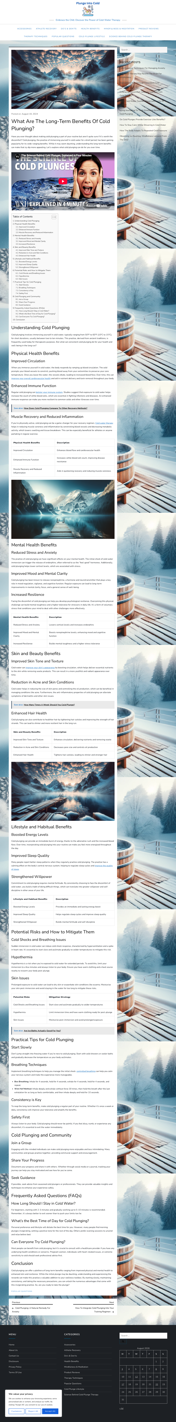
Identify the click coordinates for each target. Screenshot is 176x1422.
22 (157, 1384)
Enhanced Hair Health (27, 256)
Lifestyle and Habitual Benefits (27, 258)
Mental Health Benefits (24, 235)
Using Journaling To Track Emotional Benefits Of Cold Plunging (142, 112)
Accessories (24, 28)
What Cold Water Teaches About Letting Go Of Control (142, 103)
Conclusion (20, 319)
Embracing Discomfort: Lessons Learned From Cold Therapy (141, 94)
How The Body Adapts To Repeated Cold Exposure (143, 130)
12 (136, 1376)
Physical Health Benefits (25, 224)
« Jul (121, 1408)
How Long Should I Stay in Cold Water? (34, 311)
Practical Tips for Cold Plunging (28, 282)
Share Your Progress (27, 302)
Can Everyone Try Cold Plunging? (32, 316)
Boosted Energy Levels (28, 262)
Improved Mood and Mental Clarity (32, 241)
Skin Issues (23, 279)
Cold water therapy (104, 423)
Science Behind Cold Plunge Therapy (130, 36)
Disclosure (14, 1361)
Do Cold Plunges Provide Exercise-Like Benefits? (142, 119)
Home (11, 1344)
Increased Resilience (27, 244)
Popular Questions (63, 36)
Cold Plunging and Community (27, 296)
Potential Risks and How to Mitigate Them (33, 270)
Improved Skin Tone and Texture (31, 250)
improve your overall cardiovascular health (31, 378)
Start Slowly (24, 285)
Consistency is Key (26, 290)
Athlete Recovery (46, 28)
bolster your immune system (49, 392)
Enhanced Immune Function (29, 230)
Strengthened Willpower (28, 267)
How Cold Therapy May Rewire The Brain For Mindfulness (141, 75)
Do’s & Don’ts (69, 28)
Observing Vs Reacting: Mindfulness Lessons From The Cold (143, 138)
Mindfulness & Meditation (119, 28)
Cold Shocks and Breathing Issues (32, 273)
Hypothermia (24, 276)
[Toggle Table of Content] (53, 217)
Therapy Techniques (35, 36)
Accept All (50, 1411)
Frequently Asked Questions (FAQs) (30, 308)
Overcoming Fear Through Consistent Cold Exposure (139, 84)
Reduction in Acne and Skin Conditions (33, 253)
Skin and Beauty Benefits (25, 247)
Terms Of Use (15, 1372)
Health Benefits (90, 28)
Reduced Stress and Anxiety (30, 238)
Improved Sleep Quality (28, 264)
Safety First (23, 293)
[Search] (123, 55)
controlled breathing (86, 1071)
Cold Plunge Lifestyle (92, 36)
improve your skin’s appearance (40, 667)
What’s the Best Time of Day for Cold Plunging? (37, 314)
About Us (13, 1350)
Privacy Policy (15, 1366)
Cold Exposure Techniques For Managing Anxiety (142, 68)
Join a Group (23, 299)
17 (123, 1384)
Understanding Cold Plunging (27, 220)
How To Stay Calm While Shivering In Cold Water (143, 125)
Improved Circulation (27, 227)
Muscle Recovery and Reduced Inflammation (36, 232)
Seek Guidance (25, 305)
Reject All (33, 1411)
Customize (16, 1411)
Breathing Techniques (27, 288)
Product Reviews (149, 28)
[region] (33, 1403)
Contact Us (14, 1355)
